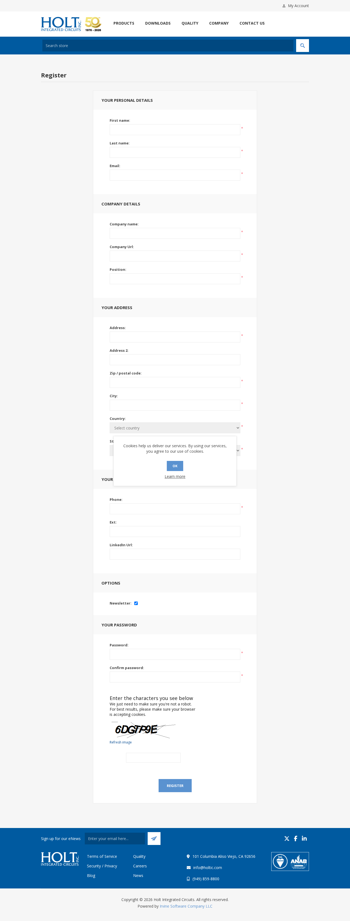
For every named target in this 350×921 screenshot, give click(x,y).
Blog (91, 875)
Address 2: (119, 350)
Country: (118, 418)
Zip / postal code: (126, 373)
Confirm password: (127, 667)
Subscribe (154, 838)
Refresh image (121, 742)
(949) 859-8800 (205, 878)
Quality (139, 856)
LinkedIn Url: (121, 544)
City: (114, 395)
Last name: (120, 143)
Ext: (113, 522)
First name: (120, 120)
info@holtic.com (207, 867)
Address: (118, 327)
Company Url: (122, 246)
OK (175, 466)
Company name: (124, 224)
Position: (118, 269)
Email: (115, 165)
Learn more (175, 476)
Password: (119, 645)
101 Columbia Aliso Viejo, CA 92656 (223, 856)
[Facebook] (296, 838)
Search (302, 45)
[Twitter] (287, 838)
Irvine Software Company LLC (186, 906)
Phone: (116, 499)
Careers (140, 865)
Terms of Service (102, 856)
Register (175, 785)
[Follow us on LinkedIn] (304, 838)
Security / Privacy (102, 865)
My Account (298, 5)
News (138, 875)
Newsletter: (121, 603)
